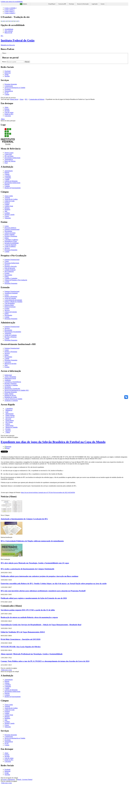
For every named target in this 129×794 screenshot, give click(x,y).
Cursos (7, 226)
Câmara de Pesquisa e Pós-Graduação (16, 280)
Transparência (9, 91)
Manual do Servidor (10, 363)
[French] (7, 21)
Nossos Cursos (9, 152)
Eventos (7, 273)
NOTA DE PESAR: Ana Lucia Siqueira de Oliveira (21, 647)
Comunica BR (62, 4)
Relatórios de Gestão (11, 397)
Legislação (95, 4)
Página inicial (14, 99)
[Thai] (18, 21)
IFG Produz (9, 422)
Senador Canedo (9, 214)
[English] (4, 21)
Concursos (8, 116)
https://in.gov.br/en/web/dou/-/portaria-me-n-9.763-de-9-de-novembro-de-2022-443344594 (48, 492)
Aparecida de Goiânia (11, 199)
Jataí (6, 211)
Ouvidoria (8, 89)
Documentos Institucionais (12, 158)
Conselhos (8, 176)
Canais (102, 4)
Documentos (8, 231)
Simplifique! (51, 4)
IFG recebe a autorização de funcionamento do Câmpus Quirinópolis (27, 569)
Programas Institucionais (12, 263)
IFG (26, 99)
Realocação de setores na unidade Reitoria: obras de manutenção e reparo (29, 617)
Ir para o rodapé (10, 13)
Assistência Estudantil (11, 293)
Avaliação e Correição (11, 400)
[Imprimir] (8, 446)
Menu (3, 119)
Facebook (7, 769)
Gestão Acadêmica (10, 246)
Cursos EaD (8, 154)
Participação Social (10, 378)
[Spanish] (15, 21)
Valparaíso (8, 218)
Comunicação (9, 86)
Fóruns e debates (10, 234)
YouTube (7, 774)
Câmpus (7, 174)
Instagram (7, 771)
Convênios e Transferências (13, 382)
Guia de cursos (9, 112)
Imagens (8, 430)
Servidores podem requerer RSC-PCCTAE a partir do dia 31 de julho (28, 610)
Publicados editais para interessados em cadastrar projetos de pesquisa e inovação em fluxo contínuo (39, 576)
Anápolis (7, 197)
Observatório (9, 425)
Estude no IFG (9, 114)
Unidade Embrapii (10, 270)
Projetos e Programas (11, 236)
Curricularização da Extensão (13, 300)
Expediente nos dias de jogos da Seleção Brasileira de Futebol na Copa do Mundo (53, 442)
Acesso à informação (83, 4)
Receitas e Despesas (11, 337)
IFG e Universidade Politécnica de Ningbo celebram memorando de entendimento (32, 541)
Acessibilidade (9, 29)
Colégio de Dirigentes (11, 181)
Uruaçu (7, 216)
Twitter (7, 773)
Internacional (9, 413)
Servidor (7, 110)
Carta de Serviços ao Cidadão (13, 399)
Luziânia (7, 213)
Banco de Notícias (10, 161)
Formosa (7, 202)
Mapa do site (8, 32)
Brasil (25, 4)
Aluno (21, 99)
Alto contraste (9, 31)
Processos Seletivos (10, 227)
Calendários (9, 408)
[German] (10, 21)
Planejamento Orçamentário (13, 331)
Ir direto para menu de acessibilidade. (12, 1)
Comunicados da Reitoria (36, 99)
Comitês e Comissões (11, 278)
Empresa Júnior (9, 305)
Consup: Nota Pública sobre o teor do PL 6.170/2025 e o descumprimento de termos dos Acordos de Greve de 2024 (45, 661)
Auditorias (8, 380)
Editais (7, 238)
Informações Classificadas (12, 388)
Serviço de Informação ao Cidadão (15, 87)
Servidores (8, 387)
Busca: (4, 61)
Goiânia (7, 204)
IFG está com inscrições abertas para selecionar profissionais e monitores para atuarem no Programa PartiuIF (43, 591)
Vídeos (7, 432)
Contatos (7, 186)
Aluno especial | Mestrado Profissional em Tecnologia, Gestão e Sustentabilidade (31, 654)
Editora (7, 424)
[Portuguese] (2, 21)
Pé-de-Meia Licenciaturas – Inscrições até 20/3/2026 (20, 639)
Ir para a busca (9, 11)
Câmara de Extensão (11, 312)
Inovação (8, 419)
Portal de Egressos (10, 307)
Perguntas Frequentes (11, 250)
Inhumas (7, 208)
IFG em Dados (9, 156)
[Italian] (13, 21)
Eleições (7, 184)
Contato (7, 94)
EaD (6, 412)
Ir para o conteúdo (11, 8)
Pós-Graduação (9, 271)
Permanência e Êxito (11, 241)
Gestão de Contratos (11, 335)
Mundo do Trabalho (11, 427)
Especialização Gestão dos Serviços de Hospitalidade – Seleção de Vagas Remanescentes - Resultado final (41, 625)
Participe (71, 4)
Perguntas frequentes (11, 84)
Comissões (8, 177)
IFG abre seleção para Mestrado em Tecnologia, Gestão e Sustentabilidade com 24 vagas (35, 563)
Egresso (7, 109)
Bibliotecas (8, 410)
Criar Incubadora (10, 303)
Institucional (8, 375)
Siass (6, 365)
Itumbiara (7, 209)
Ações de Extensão (10, 298)
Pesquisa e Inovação (11, 266)
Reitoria (7, 172)
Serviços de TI (9, 417)
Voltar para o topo (6, 670)
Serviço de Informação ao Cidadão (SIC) (17, 390)
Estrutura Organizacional (12, 229)
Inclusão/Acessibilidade (12, 243)
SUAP (6, 92)
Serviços (7, 248)
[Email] (7, 448)
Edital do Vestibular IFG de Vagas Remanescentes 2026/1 (23, 632)
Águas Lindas (9, 196)
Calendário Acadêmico (11, 239)
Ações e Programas (10, 376)
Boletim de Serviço (10, 395)
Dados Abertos (9, 393)
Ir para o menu (9, 9)
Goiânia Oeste (9, 206)
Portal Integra (9, 420)
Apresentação (9, 171)
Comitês (7, 179)
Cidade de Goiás (9, 201)
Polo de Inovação (10, 268)
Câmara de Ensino (10, 233)
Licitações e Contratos (11, 385)
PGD (6, 163)
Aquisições (8, 333)
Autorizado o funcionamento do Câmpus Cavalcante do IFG (24, 519)
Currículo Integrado (10, 245)
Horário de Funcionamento (13, 188)
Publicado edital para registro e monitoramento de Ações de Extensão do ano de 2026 (34, 598)
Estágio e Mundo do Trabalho (13, 301)
